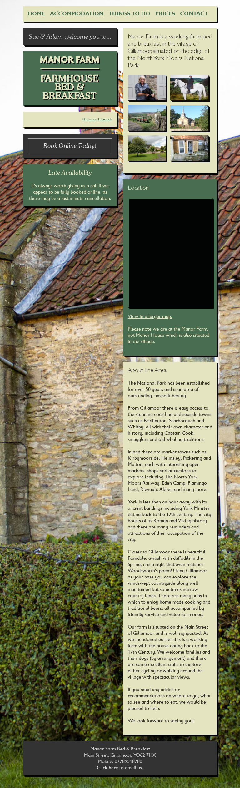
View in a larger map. (150, 316)
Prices (165, 13)
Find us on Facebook (97, 119)
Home (36, 13)
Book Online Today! (70, 145)
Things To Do (129, 13)
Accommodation (76, 13)
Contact (194, 13)
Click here (107, 767)
